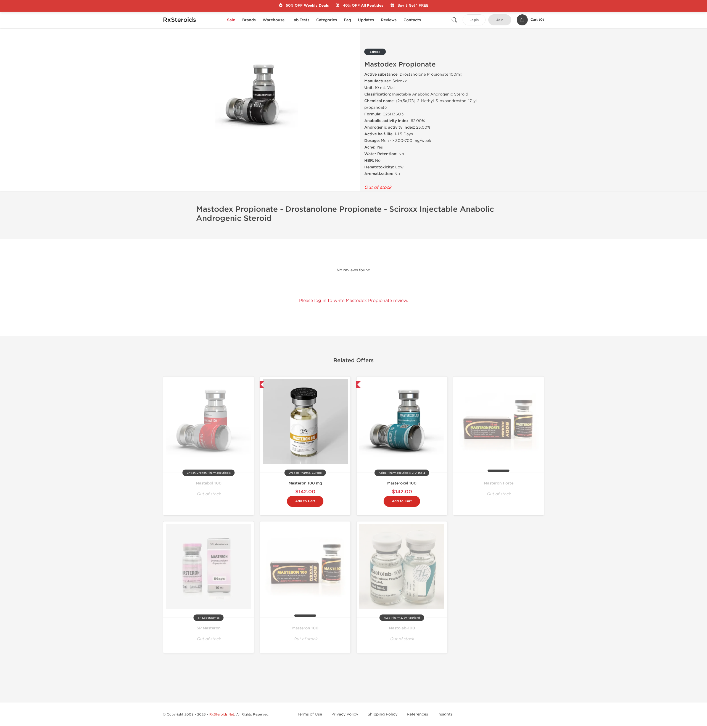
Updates (366, 20)
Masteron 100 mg (305, 483)
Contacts (412, 20)
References (417, 714)
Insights (445, 714)
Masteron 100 (305, 628)
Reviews (389, 20)
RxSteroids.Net (221, 714)
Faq (347, 20)
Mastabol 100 (208, 483)
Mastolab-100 (402, 628)
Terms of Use (309, 714)
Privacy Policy (344, 714)
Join (499, 20)
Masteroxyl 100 (401, 483)
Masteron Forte (498, 483)
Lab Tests (300, 20)
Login (474, 20)
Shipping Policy (382, 714)
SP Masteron (209, 628)
